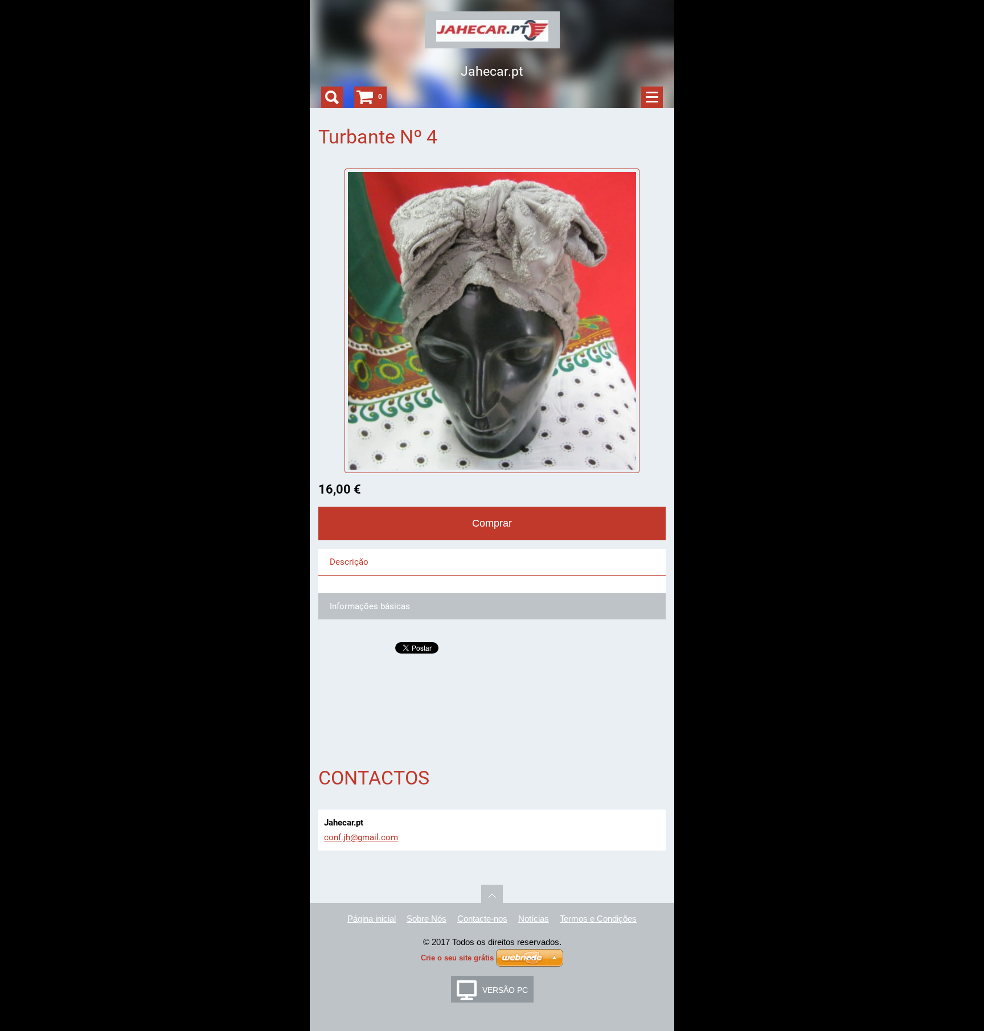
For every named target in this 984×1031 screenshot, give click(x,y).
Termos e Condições (598, 918)
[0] (365, 97)
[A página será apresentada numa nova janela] (492, 320)
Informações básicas (370, 606)
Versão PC (505, 990)
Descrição (349, 562)
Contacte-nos (482, 918)
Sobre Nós (426, 918)
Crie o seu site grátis (457, 958)
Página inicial (371, 918)
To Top (492, 895)
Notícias (533, 918)
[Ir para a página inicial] (492, 33)
